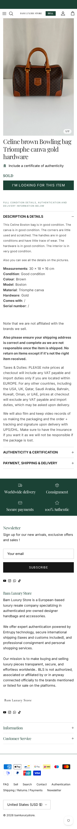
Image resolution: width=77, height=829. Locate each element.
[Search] (13, 13)
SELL (51, 13)
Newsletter (54, 790)
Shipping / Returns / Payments (22, 790)
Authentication (61, 784)
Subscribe (38, 567)
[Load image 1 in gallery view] (38, 77)
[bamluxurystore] (31, 13)
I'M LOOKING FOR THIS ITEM (38, 185)
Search (27, 784)
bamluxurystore (24, 815)
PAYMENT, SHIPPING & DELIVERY (30, 463)
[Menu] (4, 13)
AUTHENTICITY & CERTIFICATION (30, 452)
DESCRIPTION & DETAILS (23, 216)
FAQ (6, 784)
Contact (42, 784)
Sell (15, 784)
